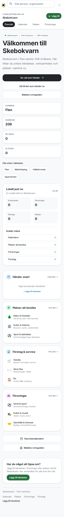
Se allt (55, 191)
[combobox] (31, 4)
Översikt (9, 24)
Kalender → (53, 277)
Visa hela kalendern (34, 438)
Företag (41, 496)
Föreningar (50, 24)
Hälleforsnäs (39, 169)
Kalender (22, 24)
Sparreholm (11, 176)
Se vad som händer (30, 77)
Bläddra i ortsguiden (32, 94)
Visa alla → (53, 308)
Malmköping (21, 169)
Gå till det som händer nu (32, 86)
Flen (7, 169)
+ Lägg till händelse (32, 291)
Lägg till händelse (18, 477)
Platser (36, 24)
